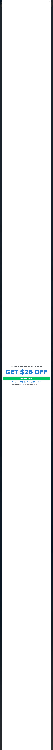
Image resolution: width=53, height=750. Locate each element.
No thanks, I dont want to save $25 (26, 385)
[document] (26, 375)
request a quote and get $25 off (26, 382)
